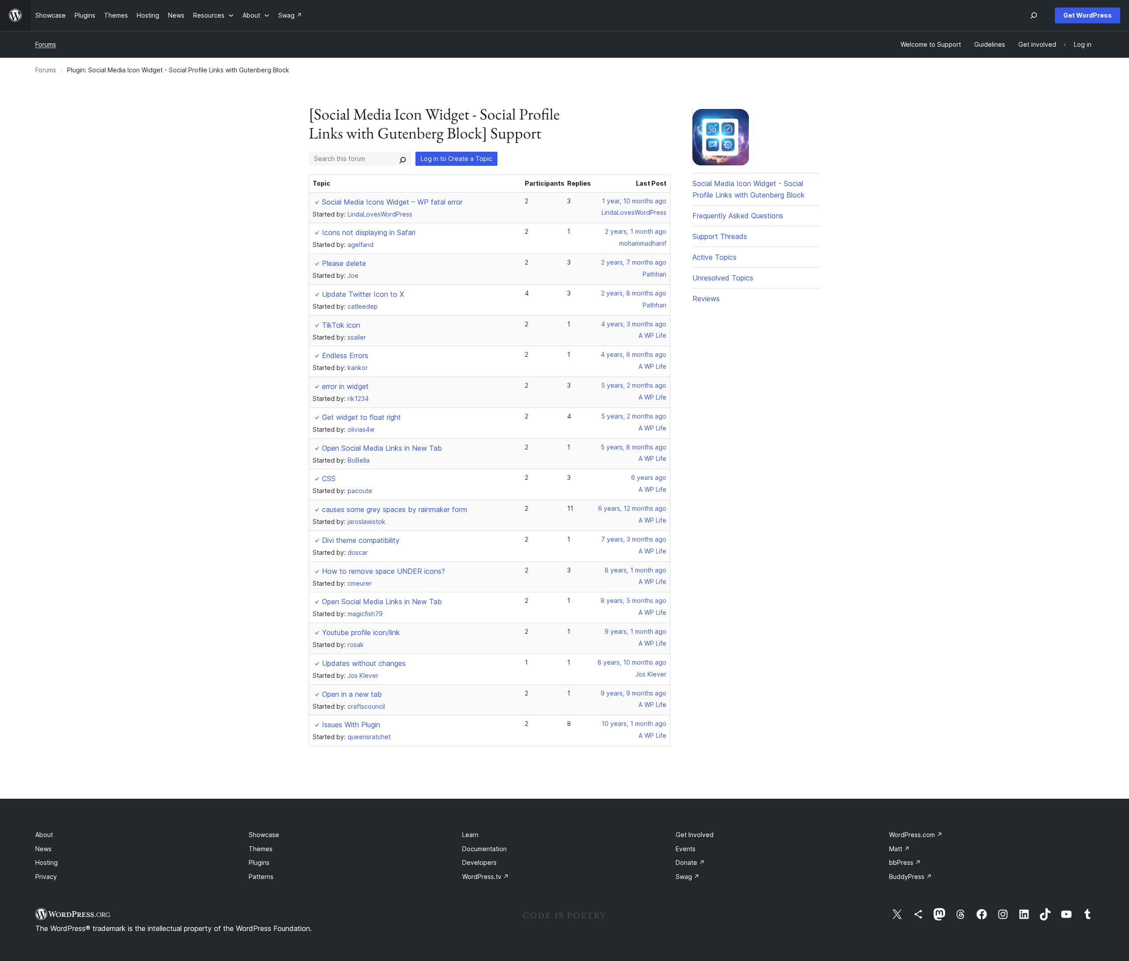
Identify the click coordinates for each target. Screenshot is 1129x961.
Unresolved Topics (722, 277)
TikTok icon (341, 325)
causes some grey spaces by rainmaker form (394, 509)
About (44, 834)
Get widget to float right (361, 417)
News (43, 849)
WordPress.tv (485, 876)
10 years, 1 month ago (634, 723)
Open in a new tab (352, 694)
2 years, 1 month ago (635, 231)
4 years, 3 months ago (633, 324)
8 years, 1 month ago (635, 570)
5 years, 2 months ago (633, 385)
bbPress (905, 862)
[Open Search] (1033, 15)
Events (685, 849)
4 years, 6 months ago (633, 354)
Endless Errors (345, 355)
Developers (479, 862)
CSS (329, 478)
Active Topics (714, 257)
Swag (687, 876)
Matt (899, 849)
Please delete (344, 263)
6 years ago (648, 477)
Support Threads (719, 236)
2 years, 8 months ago (633, 293)
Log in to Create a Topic (456, 158)
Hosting (46, 862)
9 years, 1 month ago (635, 631)
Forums (45, 44)
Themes (261, 849)
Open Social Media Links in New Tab (382, 448)
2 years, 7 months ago (633, 262)
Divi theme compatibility (361, 540)
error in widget (345, 386)
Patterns (261, 876)
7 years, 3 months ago (633, 539)
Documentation (484, 849)
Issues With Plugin (351, 724)
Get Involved (695, 834)
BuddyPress (910, 876)
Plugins (259, 862)
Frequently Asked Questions (737, 215)
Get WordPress (1087, 15)
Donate (690, 862)
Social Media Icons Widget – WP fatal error (392, 202)
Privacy (46, 876)
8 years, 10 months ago (632, 662)
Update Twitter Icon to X (363, 294)
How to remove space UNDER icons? (383, 571)
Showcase (264, 834)
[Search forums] (402, 159)
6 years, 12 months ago (632, 508)
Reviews (706, 298)
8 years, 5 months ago (633, 600)
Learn (470, 834)
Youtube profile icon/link (361, 632)
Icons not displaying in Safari (368, 232)
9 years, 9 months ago (633, 693)
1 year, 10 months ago (634, 201)
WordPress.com (915, 834)
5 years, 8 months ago (633, 447)
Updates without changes (364, 663)
